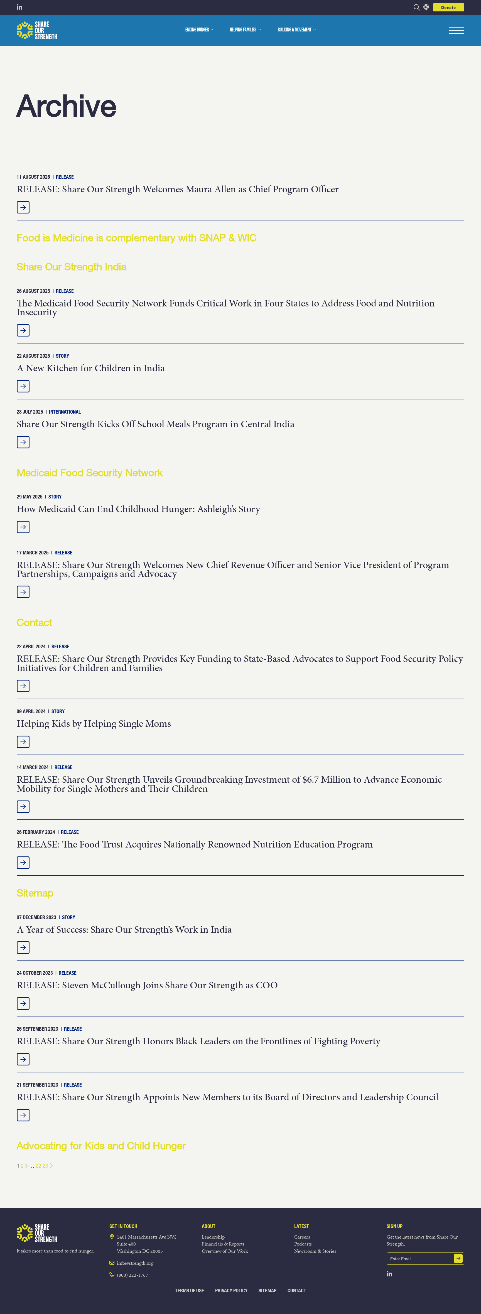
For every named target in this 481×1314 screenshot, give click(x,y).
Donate (448, 7)
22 (38, 1166)
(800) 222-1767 (132, 1274)
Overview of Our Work (225, 1250)
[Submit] (458, 1258)
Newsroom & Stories (315, 1250)
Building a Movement (294, 30)
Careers (302, 1236)
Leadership (213, 1236)
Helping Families (243, 30)
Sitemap (267, 1290)
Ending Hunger (197, 30)
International (65, 412)
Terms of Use (189, 1290)
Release (65, 177)
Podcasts (303, 1243)
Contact (297, 1290)
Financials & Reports (223, 1243)
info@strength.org (135, 1262)
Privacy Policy (231, 1290)
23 (45, 1166)
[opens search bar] (417, 7)
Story (62, 356)
